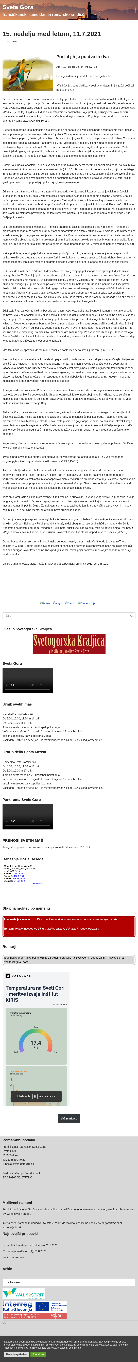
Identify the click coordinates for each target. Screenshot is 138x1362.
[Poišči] (131, 615)
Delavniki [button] (27, 714)
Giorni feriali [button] (29, 762)
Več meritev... (69, 1118)
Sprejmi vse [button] (38, 1354)
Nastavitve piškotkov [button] (16, 1354)
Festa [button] (18, 762)
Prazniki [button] (17, 714)
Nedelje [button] (7, 714)
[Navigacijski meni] (131, 10)
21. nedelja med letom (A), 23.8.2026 (24, 1251)
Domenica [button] (9, 762)
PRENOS (86, 847)
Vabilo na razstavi (13, 1257)
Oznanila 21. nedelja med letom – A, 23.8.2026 (30, 1245)
